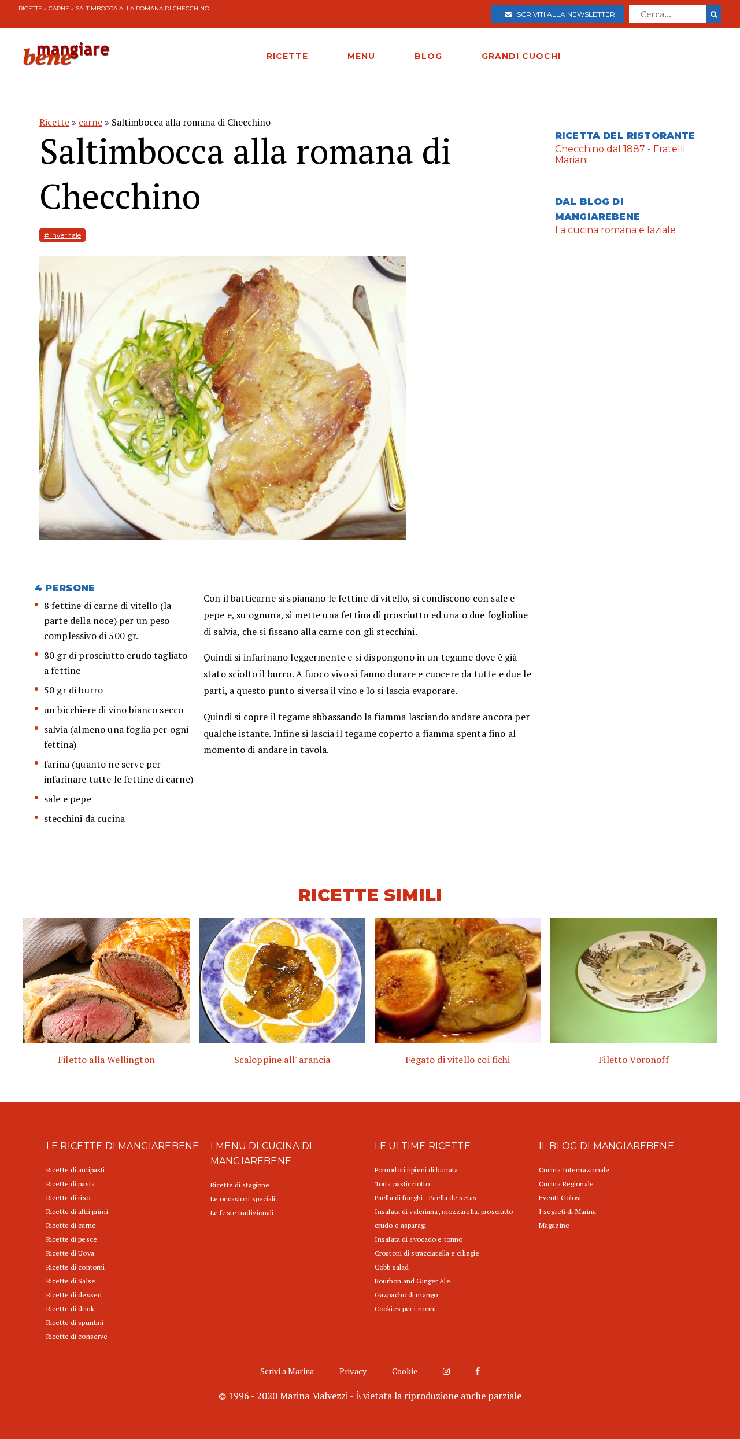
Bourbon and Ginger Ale (412, 1280)
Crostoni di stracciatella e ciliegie (427, 1253)
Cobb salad (392, 1267)
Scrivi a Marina (287, 1371)
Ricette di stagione (239, 1184)
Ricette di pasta (70, 1183)
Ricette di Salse (70, 1280)
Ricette (30, 8)
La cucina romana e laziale (615, 229)
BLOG (428, 56)
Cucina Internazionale (574, 1169)
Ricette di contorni (75, 1267)
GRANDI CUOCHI (521, 56)
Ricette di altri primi (77, 1211)
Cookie (404, 1371)
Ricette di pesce (71, 1239)
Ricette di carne (71, 1225)
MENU (361, 56)
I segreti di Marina (567, 1211)
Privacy (353, 1371)
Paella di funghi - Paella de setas (425, 1197)
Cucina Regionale (566, 1183)
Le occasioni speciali (243, 1198)
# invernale (62, 235)
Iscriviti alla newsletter (563, 14)
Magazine (554, 1225)
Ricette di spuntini (74, 1322)
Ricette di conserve (77, 1336)
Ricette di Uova (70, 1253)
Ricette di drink (70, 1308)
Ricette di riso (68, 1197)
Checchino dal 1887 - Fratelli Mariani (620, 154)
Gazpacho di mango (406, 1294)
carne (59, 8)
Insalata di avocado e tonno (418, 1239)
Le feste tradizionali (242, 1212)
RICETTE (287, 56)
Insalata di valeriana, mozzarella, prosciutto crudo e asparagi (444, 1218)
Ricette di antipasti (75, 1169)
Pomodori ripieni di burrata (416, 1169)
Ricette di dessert (74, 1294)
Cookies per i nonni (405, 1308)
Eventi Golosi (560, 1197)
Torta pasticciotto (402, 1183)
